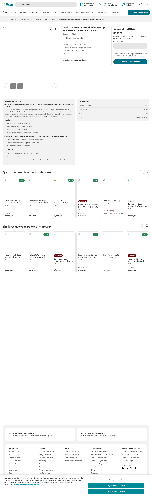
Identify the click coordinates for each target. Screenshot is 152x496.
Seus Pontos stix (44, 473)
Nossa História (14, 451)
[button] (30, 54)
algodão (27, 143)
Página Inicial (12, 19)
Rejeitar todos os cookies (116, 486)
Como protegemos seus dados (132, 451)
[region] (76, 485)
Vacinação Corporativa (46, 458)
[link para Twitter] (131, 468)
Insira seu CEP (118, 41)
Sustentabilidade (15, 458)
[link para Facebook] (123, 468)
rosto (14, 140)
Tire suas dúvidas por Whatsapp (102, 455)
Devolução (94, 473)
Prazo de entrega (97, 464)
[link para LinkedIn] (135, 468)
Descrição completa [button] (70, 60)
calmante (46, 116)
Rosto (53, 19)
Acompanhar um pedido (73, 461)
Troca (93, 470)
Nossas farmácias (15, 455)
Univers (41, 464)
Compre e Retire (44, 467)
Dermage (144, 113)
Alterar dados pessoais (72, 455)
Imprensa (12, 467)
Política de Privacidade (130, 455)
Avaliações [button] (83, 60)
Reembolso (95, 467)
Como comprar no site (99, 458)
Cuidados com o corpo (40, 19)
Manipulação (43, 461)
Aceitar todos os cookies (116, 491)
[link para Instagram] (127, 468)
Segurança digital (128, 461)
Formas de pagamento (99, 461)
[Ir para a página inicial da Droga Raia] (7, 4)
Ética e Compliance (15, 461)
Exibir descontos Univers (139, 12)
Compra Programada (46, 470)
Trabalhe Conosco (15, 464)
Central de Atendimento (99, 451)
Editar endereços (71, 458)
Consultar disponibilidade (130, 62)
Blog (10, 473)
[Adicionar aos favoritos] (50, 29)
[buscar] (74, 4)
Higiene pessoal (24, 19)
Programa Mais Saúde (46, 451)
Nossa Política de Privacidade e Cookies (27, 485)
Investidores (13, 470)
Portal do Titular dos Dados (131, 458)
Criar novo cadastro (72, 451)
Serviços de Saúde (45, 455)
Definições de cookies (116, 480)
